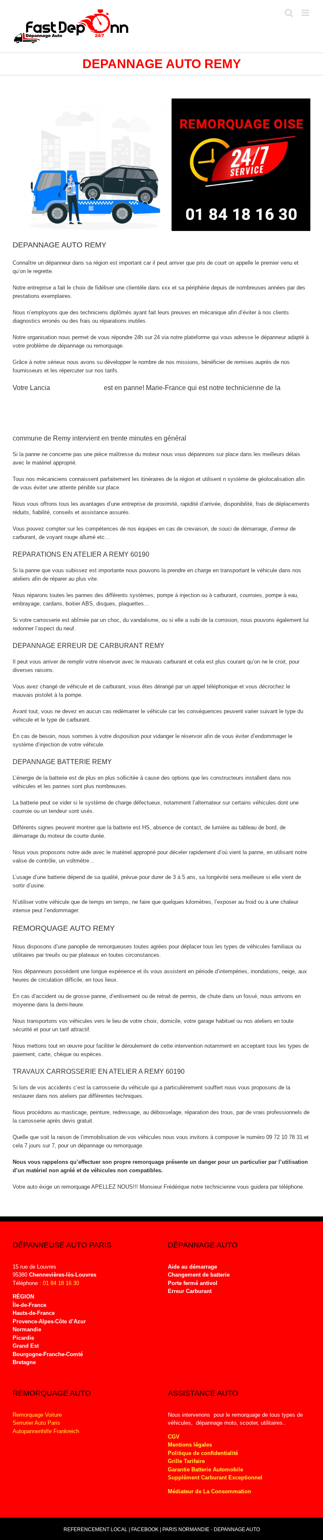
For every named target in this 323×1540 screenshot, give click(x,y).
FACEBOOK (145, 1529)
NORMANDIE (193, 1529)
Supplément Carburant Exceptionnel (215, 1477)
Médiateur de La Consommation (210, 1491)
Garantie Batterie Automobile (205, 1469)
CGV (174, 1437)
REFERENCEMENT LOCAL (96, 1529)
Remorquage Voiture (37, 1415)
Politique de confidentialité (203, 1453)
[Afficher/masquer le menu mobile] (306, 12)
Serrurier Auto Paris (36, 1423)
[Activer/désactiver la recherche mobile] (289, 12)
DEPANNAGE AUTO (237, 1529)
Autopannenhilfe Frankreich (46, 1431)
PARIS (169, 1529)
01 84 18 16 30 (61, 1283)
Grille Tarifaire (186, 1461)
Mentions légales (190, 1445)
